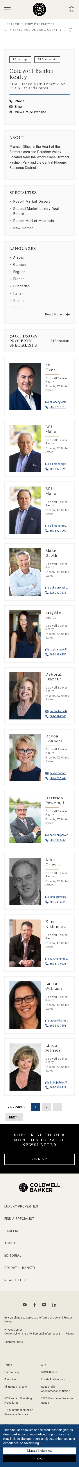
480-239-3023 (58, 901)
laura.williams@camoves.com (60, 1020)
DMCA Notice (49, 1372)
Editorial (12, 1255)
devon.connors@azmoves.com (60, 773)
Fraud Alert (11, 1379)
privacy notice (35, 1434)
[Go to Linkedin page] (54, 1305)
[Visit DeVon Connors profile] (39, 762)
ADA (43, 1365)
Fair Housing (12, 1372)
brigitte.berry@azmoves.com (60, 649)
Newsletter (15, 1280)
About (10, 1243)
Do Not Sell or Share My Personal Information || (32, 1333)
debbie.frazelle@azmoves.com (60, 711)
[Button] (71, 9)
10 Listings (20, 59)
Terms (8, 1365)
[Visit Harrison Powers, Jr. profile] (39, 824)
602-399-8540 (58, 716)
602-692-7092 (58, 469)
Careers (12, 1231)
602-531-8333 (58, 1087)
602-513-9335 (58, 963)
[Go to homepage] (39, 9)
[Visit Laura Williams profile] (39, 1009)
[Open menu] (7, 9)
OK (39, 1458)
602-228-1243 (58, 778)
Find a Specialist (19, 1218)
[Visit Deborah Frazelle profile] (39, 700)
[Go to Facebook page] (34, 1305)
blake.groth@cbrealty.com (60, 587)
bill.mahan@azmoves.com (60, 463)
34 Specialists (47, 59)
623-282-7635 (58, 592)
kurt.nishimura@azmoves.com (60, 958)
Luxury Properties (21, 1206)
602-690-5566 (58, 840)
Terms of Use (49, 1317)
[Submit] (71, 30)
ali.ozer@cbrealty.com (60, 402)
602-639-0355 (58, 654)
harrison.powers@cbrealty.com (60, 835)
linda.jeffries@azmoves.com (60, 1082)
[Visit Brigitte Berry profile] (39, 638)
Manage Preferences (39, 1450)
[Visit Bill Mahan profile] (39, 453)
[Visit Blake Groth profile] (39, 576)
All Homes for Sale (15, 1386)
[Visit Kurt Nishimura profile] (39, 948)
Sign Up (40, 1159)
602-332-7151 (58, 1025)
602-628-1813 (58, 407)
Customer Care (13, 1342)
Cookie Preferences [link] (53, 1379)
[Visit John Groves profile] (39, 886)
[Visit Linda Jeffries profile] (39, 1071)
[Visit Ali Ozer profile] (39, 391)
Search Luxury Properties (30, 24)
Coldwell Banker (19, 1268)
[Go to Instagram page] (44, 1304)
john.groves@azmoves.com (60, 896)
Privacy (70, 1333)
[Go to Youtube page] (25, 1304)
